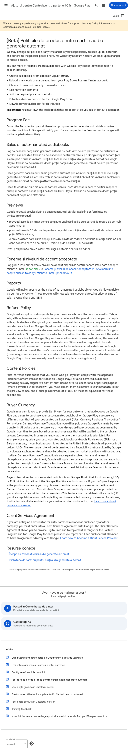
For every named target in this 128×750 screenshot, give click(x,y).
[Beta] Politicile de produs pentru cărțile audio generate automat (49, 679)
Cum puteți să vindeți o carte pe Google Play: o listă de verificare (47, 657)
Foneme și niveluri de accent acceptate (67, 269)
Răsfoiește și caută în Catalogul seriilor (33, 687)
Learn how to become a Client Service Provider (88, 538)
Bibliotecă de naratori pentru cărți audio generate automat (45, 560)
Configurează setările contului (28, 672)
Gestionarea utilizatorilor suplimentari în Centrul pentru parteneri (47, 694)
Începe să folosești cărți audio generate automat (39, 554)
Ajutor (10, 649)
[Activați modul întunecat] (32, 744)
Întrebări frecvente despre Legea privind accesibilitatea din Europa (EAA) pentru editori (60, 716)
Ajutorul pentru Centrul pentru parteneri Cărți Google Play (50, 5)
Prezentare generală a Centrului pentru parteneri (38, 665)
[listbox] (17, 744)
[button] (6, 5)
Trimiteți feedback (22, 709)
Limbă (12, 739)
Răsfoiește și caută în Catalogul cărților (33, 701)
